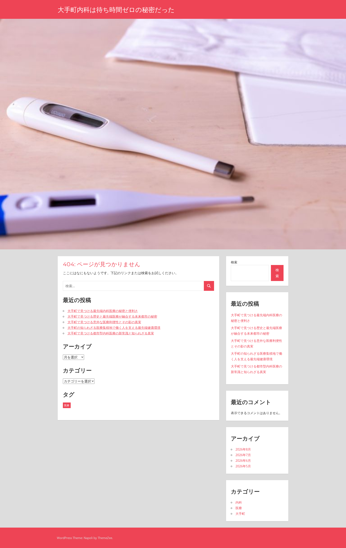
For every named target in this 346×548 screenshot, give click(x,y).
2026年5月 (243, 466)
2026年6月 (243, 460)
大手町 (240, 513)
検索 (234, 262)
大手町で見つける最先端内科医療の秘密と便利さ (102, 311)
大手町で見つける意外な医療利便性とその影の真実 (104, 322)
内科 (238, 502)
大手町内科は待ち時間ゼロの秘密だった (116, 10)
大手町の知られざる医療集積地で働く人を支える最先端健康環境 (113, 327)
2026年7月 (243, 455)
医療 (66, 405)
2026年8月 (243, 449)
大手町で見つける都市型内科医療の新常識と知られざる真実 (110, 333)
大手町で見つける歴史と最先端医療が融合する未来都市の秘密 (112, 316)
